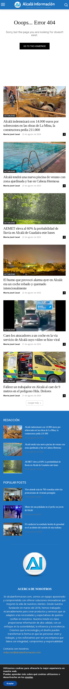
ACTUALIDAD (9, 116)
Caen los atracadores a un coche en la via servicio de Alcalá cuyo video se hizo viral (31, 337)
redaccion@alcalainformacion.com (22, 652)
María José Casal (11, 134)
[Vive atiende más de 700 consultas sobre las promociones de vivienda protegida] (12, 494)
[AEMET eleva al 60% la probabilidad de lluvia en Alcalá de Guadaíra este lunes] (34, 208)
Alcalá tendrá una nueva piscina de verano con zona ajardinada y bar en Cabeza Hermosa (34, 179)
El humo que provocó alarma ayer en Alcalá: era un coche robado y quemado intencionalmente (33, 284)
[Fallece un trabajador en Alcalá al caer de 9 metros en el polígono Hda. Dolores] (34, 367)
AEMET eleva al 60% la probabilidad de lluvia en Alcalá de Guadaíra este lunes (30, 230)
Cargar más (33, 402)
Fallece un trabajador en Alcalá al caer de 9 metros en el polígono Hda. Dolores (31, 389)
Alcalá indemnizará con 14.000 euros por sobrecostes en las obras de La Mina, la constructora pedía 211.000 (31, 125)
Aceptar (10, 683)
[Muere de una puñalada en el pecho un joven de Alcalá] (12, 511)
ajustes (29, 677)
